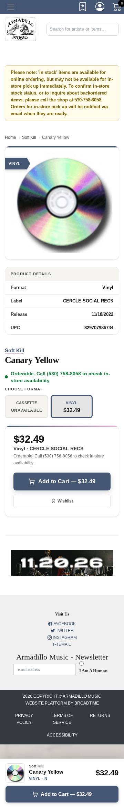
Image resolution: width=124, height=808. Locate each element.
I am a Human (93, 670)
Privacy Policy (24, 719)
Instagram (64, 637)
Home (10, 137)
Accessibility (62, 735)
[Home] (20, 28)
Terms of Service (62, 719)
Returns (100, 715)
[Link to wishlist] (83, 8)
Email (64, 644)
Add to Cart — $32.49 (66, 481)
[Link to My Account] (100, 8)
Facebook (64, 623)
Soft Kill (29, 137)
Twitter (64, 630)
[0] (117, 8)
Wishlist (65, 501)
